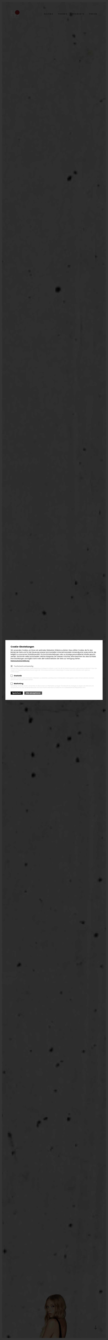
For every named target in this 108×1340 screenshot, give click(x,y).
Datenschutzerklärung (20, 661)
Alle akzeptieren (33, 693)
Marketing (18, 684)
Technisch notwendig (23, 666)
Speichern (16, 693)
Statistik (18, 676)
